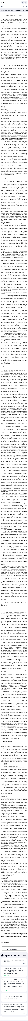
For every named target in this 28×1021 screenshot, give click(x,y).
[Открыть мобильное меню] (25, 2)
